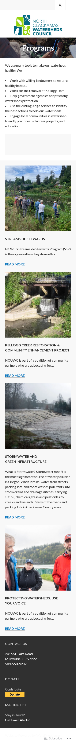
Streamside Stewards (25, 239)
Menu (71, 5)
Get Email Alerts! (17, 720)
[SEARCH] (60, 5)
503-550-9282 (16, 664)
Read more (15, 264)
